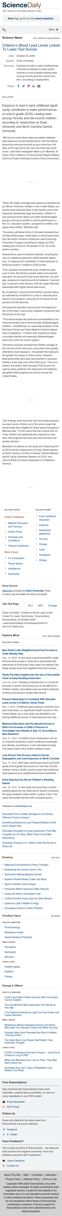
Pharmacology (12, 927)
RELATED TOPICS (12, 509)
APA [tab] (40, 605)
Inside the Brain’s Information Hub (23, 893)
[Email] (39, 86)
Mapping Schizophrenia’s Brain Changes (26, 864)
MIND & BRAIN (8, 942)
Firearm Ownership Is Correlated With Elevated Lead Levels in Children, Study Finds (28, 700)
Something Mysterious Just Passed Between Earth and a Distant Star (29, 824)
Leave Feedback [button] (16, 1160)
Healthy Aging (12, 966)
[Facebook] (18, 86)
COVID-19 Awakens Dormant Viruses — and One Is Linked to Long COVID (32, 1054)
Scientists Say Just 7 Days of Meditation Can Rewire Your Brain (28, 1069)
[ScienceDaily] (21, 5)
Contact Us (13, 1165)
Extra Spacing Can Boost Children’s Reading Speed (28, 781)
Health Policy (15, 531)
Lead (42, 549)
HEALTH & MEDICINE (11, 922)
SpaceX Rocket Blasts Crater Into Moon (26, 879)
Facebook (12, 1129)
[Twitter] (23, 86)
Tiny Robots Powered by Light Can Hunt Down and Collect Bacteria (32, 1014)
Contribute (37, 1175)
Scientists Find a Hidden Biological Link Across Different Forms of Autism (27, 815)
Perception (10, 947)
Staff (25, 1175)
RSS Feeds (13, 1106)
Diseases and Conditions (15, 538)
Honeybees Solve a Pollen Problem (24, 908)
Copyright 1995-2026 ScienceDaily (25, 1183)
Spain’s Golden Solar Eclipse (20, 884)
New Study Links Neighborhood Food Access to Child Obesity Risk (29, 651)
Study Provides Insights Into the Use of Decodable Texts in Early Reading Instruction (31, 676)
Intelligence (14, 568)
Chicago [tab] (52, 605)
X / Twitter (12, 1134)
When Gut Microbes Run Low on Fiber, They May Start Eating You (31, 1061)
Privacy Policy (13, 1179)
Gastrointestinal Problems (18, 937)
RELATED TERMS (43, 509)
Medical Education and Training (18, 524)
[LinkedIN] (34, 86)
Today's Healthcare (18, 545)
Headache (44, 554)
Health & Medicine (14, 517)
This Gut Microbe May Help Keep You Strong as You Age (30, 1006)
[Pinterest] (28, 86)
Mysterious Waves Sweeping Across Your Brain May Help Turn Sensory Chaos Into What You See (31, 1026)
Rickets (43, 544)
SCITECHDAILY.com (23, 806)
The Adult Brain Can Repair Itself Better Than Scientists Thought (29, 1041)
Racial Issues (15, 563)
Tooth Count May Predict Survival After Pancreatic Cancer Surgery (31, 998)
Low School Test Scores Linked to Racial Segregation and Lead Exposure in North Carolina (30, 756)
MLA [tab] (30, 605)
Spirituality (13, 574)
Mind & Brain (11, 552)
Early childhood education (47, 517)
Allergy (43, 560)
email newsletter (44, 18)
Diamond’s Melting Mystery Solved (23, 874)
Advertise (51, 1175)
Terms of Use (50, 1179)
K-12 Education (16, 558)
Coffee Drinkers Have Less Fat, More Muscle (28, 898)
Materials (7, 590)
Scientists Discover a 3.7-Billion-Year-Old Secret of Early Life (29, 844)
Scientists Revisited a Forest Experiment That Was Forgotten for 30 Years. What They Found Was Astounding (29, 834)
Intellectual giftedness (45, 531)
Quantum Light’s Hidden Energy (22, 903)
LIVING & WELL (8, 961)
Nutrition (9, 971)
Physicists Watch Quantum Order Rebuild (27, 889)
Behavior (9, 956)
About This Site (12, 1175)
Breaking (7, 857)
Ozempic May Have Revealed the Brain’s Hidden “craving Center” (31, 1034)
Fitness (8, 976)
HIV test (43, 539)
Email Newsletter (16, 1101)
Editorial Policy (32, 1179)
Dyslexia (43, 525)
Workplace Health (14, 932)
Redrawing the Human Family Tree (23, 869)
